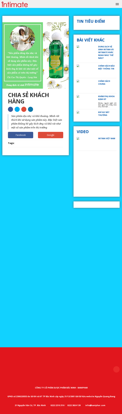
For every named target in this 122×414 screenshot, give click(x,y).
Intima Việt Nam (106, 138)
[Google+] (23, 109)
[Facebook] (10, 109)
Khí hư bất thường (103, 113)
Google (50, 134)
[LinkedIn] (30, 109)
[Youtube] (17, 109)
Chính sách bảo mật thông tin (106, 67)
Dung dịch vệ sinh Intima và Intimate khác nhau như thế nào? (106, 52)
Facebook (21, 134)
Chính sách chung (104, 82)
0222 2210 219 (57, 405)
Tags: (11, 143)
